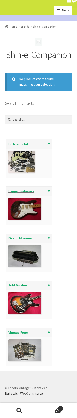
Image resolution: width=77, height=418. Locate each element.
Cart (49, 407)
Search (19, 410)
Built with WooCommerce (24, 393)
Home (13, 26)
